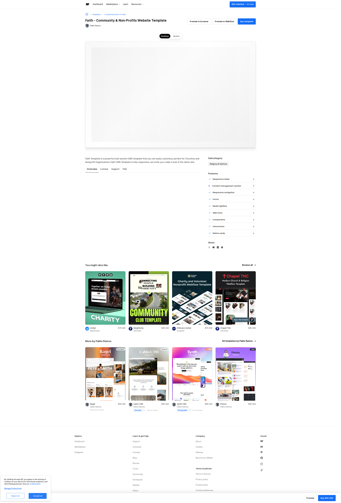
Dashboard (98, 4)
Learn (125, 4)
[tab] (92, 169)
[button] (113, 4)
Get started (243, 4)
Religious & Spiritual (218, 164)
